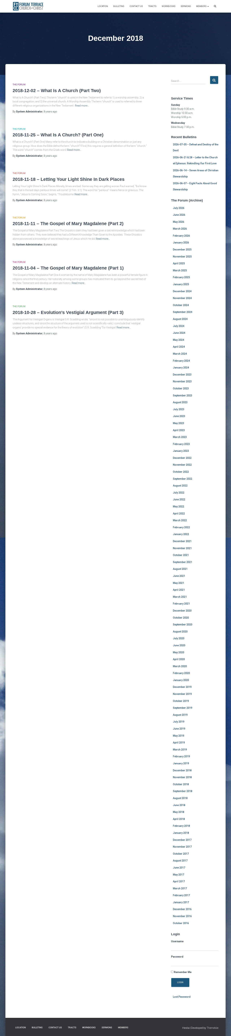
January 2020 (181, 680)
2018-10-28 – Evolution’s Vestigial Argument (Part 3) (68, 312)
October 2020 (181, 617)
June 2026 (179, 214)
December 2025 (182, 249)
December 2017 (182, 839)
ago (50, 111)
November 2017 (182, 846)
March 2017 (180, 888)
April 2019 (179, 742)
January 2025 (181, 284)
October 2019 (181, 701)
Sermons (186, 6)
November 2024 (182, 298)
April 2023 (179, 430)
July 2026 (178, 208)
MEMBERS (201, 6)
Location (103, 6)
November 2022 (182, 464)
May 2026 (178, 221)
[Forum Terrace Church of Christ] (28, 6)
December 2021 (182, 541)
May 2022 (178, 506)
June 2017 (179, 867)
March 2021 (180, 596)
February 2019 (181, 756)
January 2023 (181, 450)
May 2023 (178, 423)
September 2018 (182, 791)
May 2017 (178, 874)
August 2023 (180, 402)
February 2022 (181, 527)
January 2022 (181, 534)
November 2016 (182, 916)
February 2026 (181, 235)
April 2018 (179, 819)
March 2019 (180, 749)
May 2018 (178, 812)
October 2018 (181, 784)
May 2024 (178, 339)
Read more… (82, 105)
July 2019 (178, 721)
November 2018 (182, 777)
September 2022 (182, 478)
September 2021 (182, 562)
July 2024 (178, 326)
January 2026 (181, 242)
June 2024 (179, 332)
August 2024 (180, 319)
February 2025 (181, 277)
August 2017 (180, 860)
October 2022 (181, 471)
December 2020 (182, 610)
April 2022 (179, 513)
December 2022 (182, 457)
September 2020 (182, 624)
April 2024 (179, 346)
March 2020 (180, 666)
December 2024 (182, 291)
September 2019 (182, 707)
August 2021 (180, 568)
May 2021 (178, 583)
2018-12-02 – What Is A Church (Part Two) (57, 90)
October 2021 (181, 555)
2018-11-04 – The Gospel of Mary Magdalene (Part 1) (68, 267)
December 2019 (182, 687)
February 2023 (181, 444)
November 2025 (182, 256)
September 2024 (182, 312)
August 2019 (180, 714)
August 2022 (180, 485)
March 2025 (180, 270)
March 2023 (180, 437)
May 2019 (178, 735)
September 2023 (182, 395)
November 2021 (182, 548)
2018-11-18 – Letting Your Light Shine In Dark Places (69, 179)
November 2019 (182, 694)
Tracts (152, 6)
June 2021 (179, 575)
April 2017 (179, 881)
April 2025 (179, 263)
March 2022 (180, 520)
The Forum (19, 84)
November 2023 (182, 381)
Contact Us (136, 6)
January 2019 (181, 763)
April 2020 (179, 659)
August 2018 (180, 798)
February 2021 (181, 603)
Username (177, 941)
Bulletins (118, 6)
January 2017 (181, 902)
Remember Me (182, 972)
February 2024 (181, 360)
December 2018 (182, 770)
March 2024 (180, 353)
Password (177, 956)
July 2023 (178, 409)
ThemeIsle (212, 1027)
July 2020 (178, 638)
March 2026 (180, 228)
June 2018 (179, 805)
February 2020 (181, 673)
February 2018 (181, 825)
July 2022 (178, 492)
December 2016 (182, 909)
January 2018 (181, 832)
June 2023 (179, 416)
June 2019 (179, 728)
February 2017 (181, 895)
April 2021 (179, 589)
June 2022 (179, 499)
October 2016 (181, 923)
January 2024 (181, 367)
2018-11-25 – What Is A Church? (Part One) (58, 134)
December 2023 (182, 374)
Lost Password (182, 996)
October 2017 (181, 853)
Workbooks (168, 6)
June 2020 (179, 645)
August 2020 (180, 631)
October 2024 (181, 305)
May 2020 (178, 652)
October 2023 (181, 388)
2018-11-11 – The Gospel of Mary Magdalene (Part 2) (68, 223)
